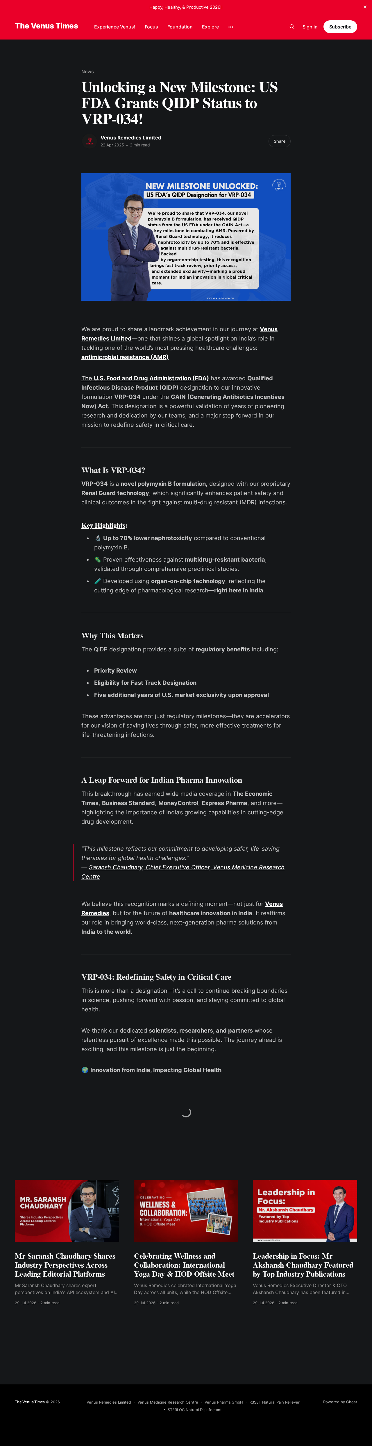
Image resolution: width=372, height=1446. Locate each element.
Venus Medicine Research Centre (167, 1402)
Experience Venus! (114, 27)
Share (279, 141)
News (87, 71)
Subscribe (340, 27)
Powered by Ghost (340, 1402)
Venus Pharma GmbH (224, 1402)
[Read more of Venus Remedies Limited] (89, 141)
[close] (365, 7)
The (145, 378)
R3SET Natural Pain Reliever (274, 1402)
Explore (210, 27)
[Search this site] (292, 26)
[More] (230, 27)
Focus (151, 27)
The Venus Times (46, 26)
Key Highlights (103, 525)
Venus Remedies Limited (131, 138)
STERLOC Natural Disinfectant (195, 1409)
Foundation (180, 27)
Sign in (310, 27)
